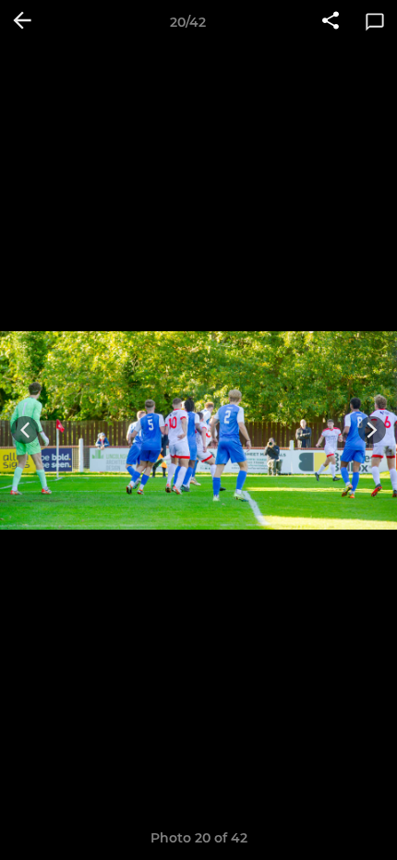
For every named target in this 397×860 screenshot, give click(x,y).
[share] (330, 22)
